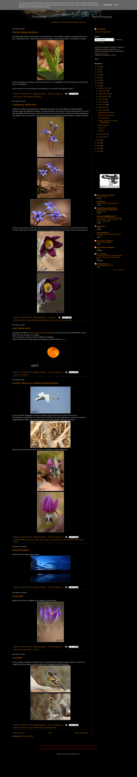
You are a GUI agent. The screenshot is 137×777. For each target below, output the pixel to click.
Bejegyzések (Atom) (27, 736)
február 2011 (102, 134)
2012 (98, 83)
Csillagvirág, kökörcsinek (24, 104)
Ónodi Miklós (101, 29)
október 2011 (102, 91)
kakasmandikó (79, 539)
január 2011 (102, 137)
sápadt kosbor (37, 96)
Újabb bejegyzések (19, 733)
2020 (98, 66)
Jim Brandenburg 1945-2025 (105, 265)
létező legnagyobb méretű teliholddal (41, 333)
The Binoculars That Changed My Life (108, 203)
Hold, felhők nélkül (21, 328)
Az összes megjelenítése (118, 269)
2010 (98, 140)
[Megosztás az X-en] (74, 94)
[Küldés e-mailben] (70, 94)
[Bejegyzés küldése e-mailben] (66, 93)
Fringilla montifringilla (45, 727)
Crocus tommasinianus (25, 649)
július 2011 (102, 99)
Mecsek (20, 96)
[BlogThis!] (72, 94)
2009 (98, 143)
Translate (102, 42)
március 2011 (102, 110)
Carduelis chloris (23, 727)
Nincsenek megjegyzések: (56, 93)
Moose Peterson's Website (106, 195)
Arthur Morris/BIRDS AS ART (106, 216)
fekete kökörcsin (23, 320)
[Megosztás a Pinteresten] (77, 94)
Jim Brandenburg (103, 264)
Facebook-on (103, 53)
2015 (98, 77)
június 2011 (102, 102)
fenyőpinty (36, 727)
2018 (98, 69)
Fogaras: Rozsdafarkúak (104, 242)
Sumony (15, 541)
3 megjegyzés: (52, 317)
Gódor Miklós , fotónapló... (106, 247)
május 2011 (102, 104)
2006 (98, 151)
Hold (19, 375)
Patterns (99, 228)
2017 (98, 72)
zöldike (54, 727)
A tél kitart (17, 658)
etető (30, 727)
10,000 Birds (101, 201)
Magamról (76, 22)
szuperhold (25, 375)
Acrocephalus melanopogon (26, 539)
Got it (116, 5)
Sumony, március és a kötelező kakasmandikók (35, 383)
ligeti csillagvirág (34, 320)
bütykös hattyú (39, 539)
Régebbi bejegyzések (81, 733)
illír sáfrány (36, 649)
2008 (98, 146)
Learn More (107, 5)
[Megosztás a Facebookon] (76, 94)
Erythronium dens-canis (59, 539)
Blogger (77, 754)
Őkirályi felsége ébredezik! (25, 32)
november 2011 (103, 88)
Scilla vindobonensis (66, 320)
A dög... (99, 249)
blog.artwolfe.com (103, 232)
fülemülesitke (71, 539)
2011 (98, 86)
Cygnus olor (48, 539)
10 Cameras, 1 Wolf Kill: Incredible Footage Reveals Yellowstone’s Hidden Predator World (109, 257)
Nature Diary (101, 226)
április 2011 (102, 107)
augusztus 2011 (103, 96)
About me (83, 22)
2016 (98, 75)
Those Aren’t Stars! (102, 196)
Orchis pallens (28, 96)
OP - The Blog (101, 254)
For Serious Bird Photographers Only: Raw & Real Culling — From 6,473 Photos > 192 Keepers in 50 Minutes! (109, 219)
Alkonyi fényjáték (20, 550)
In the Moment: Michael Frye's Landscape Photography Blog (107, 208)
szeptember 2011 (104, 93)
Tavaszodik (17, 596)
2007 (98, 148)
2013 (98, 80)
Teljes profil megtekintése (103, 32)
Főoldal (49, 733)
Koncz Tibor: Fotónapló (105, 241)
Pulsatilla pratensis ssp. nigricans (49, 320)
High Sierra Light (101, 211)
